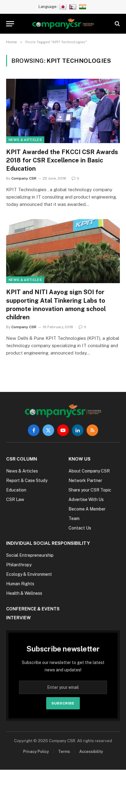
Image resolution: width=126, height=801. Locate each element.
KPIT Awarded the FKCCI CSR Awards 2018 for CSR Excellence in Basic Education (62, 160)
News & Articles (25, 140)
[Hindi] (83, 6)
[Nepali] (73, 6)
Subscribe (62, 703)
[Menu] (10, 24)
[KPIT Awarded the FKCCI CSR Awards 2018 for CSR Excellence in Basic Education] (63, 111)
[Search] (116, 24)
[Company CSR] (63, 23)
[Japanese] (63, 6)
